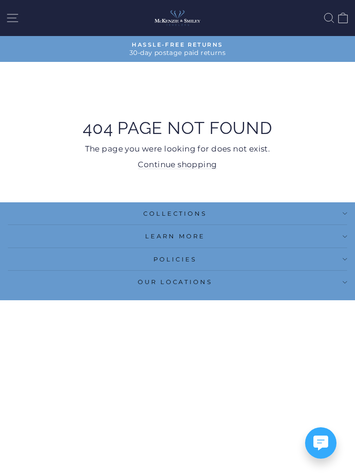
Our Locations (175, 281)
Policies (175, 259)
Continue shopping (177, 164)
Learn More (175, 236)
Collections (175, 213)
